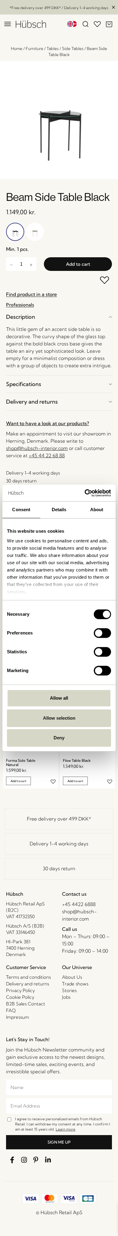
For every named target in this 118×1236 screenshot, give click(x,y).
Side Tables (73, 48)
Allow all (59, 698)
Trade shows (75, 984)
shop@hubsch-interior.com (37, 448)
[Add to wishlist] (105, 281)
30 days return (59, 868)
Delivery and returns (32, 401)
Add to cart (78, 264)
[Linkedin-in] (48, 1160)
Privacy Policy (20, 990)
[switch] (102, 633)
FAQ (11, 1010)
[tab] (59, 316)
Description (20, 316)
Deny (59, 737)
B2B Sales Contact (25, 1004)
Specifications (23, 384)
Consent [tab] (21, 509)
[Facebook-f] (12, 1160)
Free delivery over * (59, 819)
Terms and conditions (28, 977)
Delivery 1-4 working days (59, 844)
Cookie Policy (20, 997)
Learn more (65, 1129)
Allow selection (59, 718)
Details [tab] (59, 509)
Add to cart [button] (18, 781)
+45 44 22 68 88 (47, 455)
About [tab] (96, 509)
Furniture (34, 48)
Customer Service (26, 967)
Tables (53, 48)
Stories (69, 990)
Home (16, 48)
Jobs (66, 997)
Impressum (17, 1017)
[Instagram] (24, 1160)
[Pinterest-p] (36, 1160)
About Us (72, 977)
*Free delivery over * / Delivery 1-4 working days (59, 7)
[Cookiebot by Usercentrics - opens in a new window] (85, 493)
